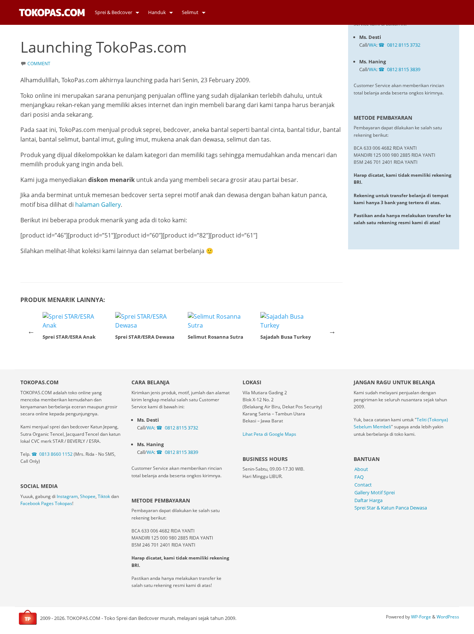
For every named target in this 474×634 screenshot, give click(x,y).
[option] (73, 328)
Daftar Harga (368, 500)
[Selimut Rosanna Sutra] (218, 321)
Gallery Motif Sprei (374, 492)
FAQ (359, 477)
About (361, 469)
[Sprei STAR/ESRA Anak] (73, 321)
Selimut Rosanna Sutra (215, 336)
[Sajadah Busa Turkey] (290, 321)
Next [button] (332, 331)
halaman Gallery (98, 204)
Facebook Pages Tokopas (46, 503)
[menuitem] (115, 12)
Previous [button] (31, 331)
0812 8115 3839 (403, 69)
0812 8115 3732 (403, 45)
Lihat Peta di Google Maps (269, 434)
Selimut (190, 12)
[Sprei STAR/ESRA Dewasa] (145, 321)
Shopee (88, 496)
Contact (363, 484)
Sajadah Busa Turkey (285, 336)
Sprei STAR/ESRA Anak (69, 336)
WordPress (448, 617)
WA (372, 45)
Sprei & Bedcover (113, 12)
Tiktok (104, 496)
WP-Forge (421, 617)
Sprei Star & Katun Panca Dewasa (390, 507)
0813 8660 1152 (56, 454)
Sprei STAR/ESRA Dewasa (144, 336)
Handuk (157, 12)
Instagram (67, 496)
